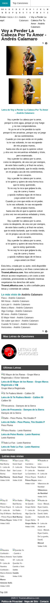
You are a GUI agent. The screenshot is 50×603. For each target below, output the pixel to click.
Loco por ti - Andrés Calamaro (15, 304)
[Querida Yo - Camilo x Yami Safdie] (19, 557)
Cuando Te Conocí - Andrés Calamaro (19, 324)
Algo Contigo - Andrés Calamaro (16, 311)
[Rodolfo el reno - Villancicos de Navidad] (44, 470)
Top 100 (3, 592)
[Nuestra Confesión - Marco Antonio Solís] (6, 560)
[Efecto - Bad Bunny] (6, 464)
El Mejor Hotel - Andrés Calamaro (17, 317)
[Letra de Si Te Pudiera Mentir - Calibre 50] (17, 393)
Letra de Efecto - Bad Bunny (5, 470)
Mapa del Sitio (31, 601)
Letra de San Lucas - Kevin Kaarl (17, 470)
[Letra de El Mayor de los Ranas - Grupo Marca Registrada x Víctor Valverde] (24, 378)
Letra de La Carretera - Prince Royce (31, 473)
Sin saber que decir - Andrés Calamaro (19, 320)
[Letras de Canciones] (20, 360)
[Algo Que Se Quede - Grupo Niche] (31, 507)
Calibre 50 (6, 400)
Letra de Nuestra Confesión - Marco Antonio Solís (6, 569)
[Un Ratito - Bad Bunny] (19, 504)
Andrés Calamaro (32, 294)
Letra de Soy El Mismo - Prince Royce (6, 513)
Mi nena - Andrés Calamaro (14, 314)
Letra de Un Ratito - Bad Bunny (17, 510)
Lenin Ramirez (8, 437)
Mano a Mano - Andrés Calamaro (17, 307)
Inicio (5, 3)
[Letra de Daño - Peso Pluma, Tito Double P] (18, 418)
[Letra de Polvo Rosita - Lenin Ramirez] (16, 430)
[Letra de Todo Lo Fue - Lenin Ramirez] (16, 443)
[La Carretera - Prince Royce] (31, 467)
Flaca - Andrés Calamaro (13, 298)
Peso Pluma (7, 425)
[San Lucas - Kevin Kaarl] (19, 464)
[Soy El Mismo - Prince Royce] (6, 507)
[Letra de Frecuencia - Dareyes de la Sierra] (18, 406)
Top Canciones (20, 3)
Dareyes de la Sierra (11, 413)
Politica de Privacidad (12, 601)
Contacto (44, 601)
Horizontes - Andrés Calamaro (15, 327)
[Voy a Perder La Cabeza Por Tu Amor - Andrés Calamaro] (46, 43)
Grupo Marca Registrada (13, 388)
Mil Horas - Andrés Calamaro (15, 301)
